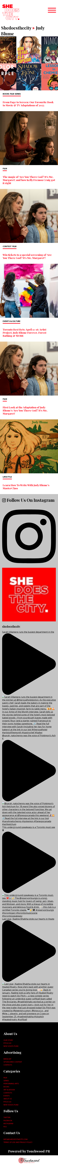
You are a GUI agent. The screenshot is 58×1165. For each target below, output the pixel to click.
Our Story (8, 1040)
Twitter (7, 1117)
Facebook (8, 1120)
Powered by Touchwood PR (29, 1151)
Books (6, 94)
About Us (8, 1098)
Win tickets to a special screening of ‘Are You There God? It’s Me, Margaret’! (27, 256)
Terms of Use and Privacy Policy (18, 1142)
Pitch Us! (7, 1043)
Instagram (8, 1123)
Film (12, 94)
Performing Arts (11, 1083)
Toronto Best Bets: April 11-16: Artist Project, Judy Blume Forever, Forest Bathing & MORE (24, 332)
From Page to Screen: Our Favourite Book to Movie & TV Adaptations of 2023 (28, 103)
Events (7, 1095)
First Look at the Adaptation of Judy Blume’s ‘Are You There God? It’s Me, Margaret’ (25, 410)
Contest (7, 246)
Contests (8, 1065)
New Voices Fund (11, 1046)
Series (18, 94)
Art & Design (9, 1089)
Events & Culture (11, 321)
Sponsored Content (13, 1062)
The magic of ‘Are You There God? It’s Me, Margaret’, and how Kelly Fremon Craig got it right (29, 180)
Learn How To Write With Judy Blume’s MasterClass (26, 486)
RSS (5, 1126)
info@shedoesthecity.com (16, 1139)
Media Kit (7, 1059)
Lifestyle (7, 476)
